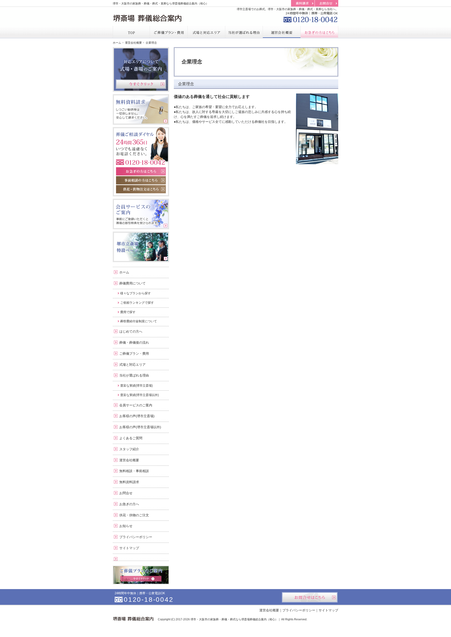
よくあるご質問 (130, 438)
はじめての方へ (130, 331)
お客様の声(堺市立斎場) (137, 416)
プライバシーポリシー (135, 537)
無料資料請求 (129, 482)
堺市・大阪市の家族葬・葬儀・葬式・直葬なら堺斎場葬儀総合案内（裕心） (161, 3)
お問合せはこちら (310, 597)
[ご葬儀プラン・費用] (168, 32)
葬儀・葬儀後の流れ (134, 342)
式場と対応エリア (132, 364)
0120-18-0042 (310, 16)
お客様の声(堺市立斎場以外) (140, 427)
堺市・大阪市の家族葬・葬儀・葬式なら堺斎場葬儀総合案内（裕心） (234, 619)
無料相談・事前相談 (134, 471)
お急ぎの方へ (129, 504)
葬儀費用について (132, 283)
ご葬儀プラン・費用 (134, 353)
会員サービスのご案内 (135, 405)
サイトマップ (129, 548)
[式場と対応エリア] (206, 32)
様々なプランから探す (135, 293)
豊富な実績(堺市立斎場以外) (139, 395)
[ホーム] (131, 32)
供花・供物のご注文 (134, 515)
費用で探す (128, 312)
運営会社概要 (129, 460)
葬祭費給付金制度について (138, 321)
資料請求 (303, 3)
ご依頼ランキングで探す (137, 302)
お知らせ (125, 526)
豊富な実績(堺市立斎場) (136, 385)
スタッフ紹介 (129, 449)
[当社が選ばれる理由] (244, 32)
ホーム (124, 272)
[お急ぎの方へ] (319, 32)
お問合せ (125, 493)
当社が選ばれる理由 (134, 375)
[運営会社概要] (281, 32)
